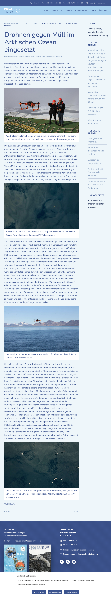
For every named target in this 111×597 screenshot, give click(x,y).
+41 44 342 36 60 (53, 3)
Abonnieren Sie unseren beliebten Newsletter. (96, 203)
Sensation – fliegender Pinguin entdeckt (96, 150)
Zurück (7, 511)
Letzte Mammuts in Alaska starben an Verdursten (96, 184)
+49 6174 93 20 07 (75, 3)
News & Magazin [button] (82, 10)
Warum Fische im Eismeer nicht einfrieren (96, 172)
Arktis (98, 28)
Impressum (9, 529)
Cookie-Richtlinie (39, 584)
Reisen (45, 10)
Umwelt (91, 28)
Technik (59, 57)
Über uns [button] (103, 10)
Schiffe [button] (69, 10)
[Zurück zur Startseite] (12, 10)
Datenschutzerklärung (24, 584)
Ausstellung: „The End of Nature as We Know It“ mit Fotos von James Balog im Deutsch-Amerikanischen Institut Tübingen (97, 60)
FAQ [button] (94, 10)
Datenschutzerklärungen (14, 532)
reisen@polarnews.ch (98, 3)
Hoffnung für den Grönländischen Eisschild (95, 111)
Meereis (91, 32)
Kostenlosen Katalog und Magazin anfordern (22, 541)
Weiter (76, 511)
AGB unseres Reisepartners (15, 535)
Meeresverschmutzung (98, 35)
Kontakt (37, 3)
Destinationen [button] (57, 10)
